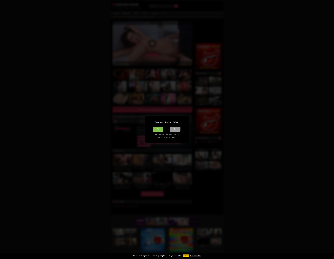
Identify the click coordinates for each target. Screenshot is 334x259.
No (175, 129)
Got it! (186, 256)
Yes (158, 129)
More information (195, 256)
